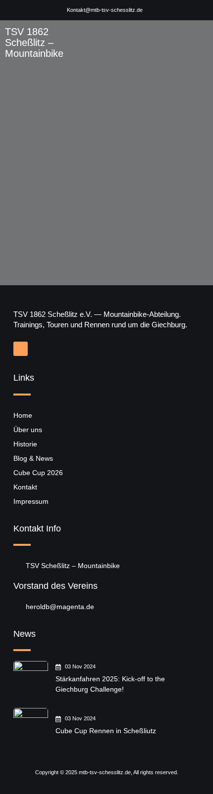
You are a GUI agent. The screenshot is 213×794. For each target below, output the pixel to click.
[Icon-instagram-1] (20, 349)
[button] (195, 43)
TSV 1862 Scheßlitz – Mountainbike (34, 42)
